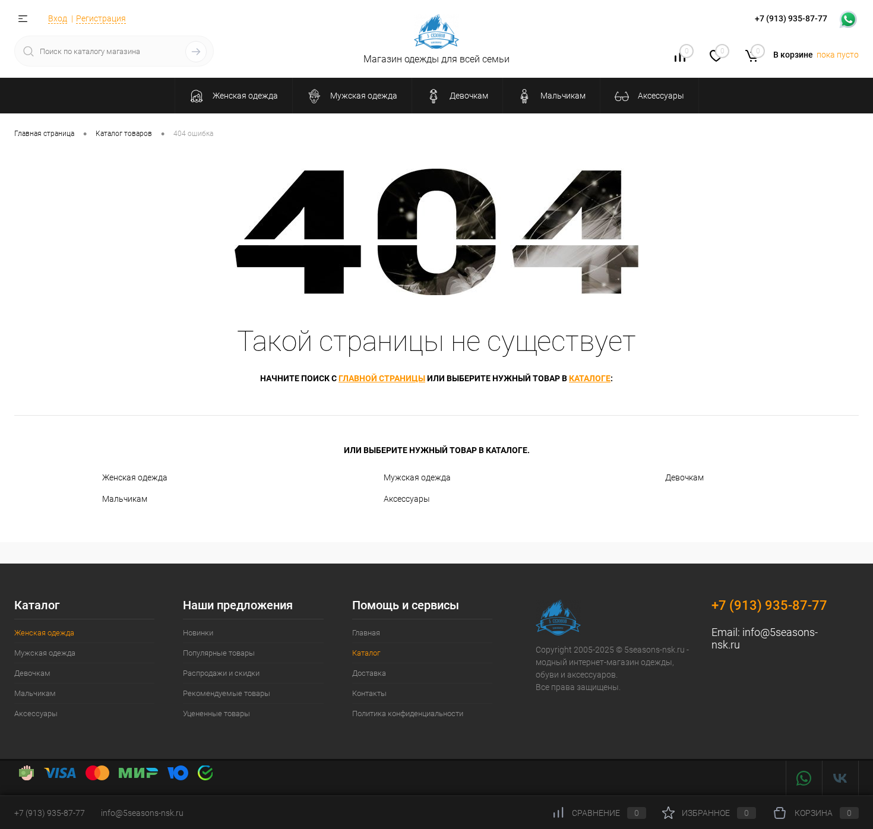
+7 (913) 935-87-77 (769, 605)
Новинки (198, 632)
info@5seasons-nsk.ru (142, 813)
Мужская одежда (417, 477)
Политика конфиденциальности (407, 713)
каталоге (590, 378)
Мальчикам (124, 499)
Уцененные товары (216, 713)
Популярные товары (219, 652)
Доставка (369, 673)
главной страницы (382, 378)
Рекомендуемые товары (226, 693)
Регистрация (101, 18)
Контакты (369, 693)
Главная (366, 632)
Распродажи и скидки (221, 673)
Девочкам (684, 477)
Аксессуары (407, 499)
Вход (57, 18)
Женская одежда (134, 477)
